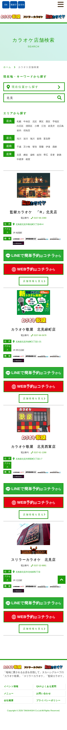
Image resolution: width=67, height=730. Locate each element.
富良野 (47, 138)
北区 (34, 121)
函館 (54, 146)
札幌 (19, 121)
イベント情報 (11, 686)
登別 (34, 146)
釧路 (59, 154)
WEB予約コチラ (36, 269)
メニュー (9, 693)
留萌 (39, 138)
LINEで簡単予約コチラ (36, 255)
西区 (48, 121)
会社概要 (9, 700)
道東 (9, 154)
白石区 (20, 126)
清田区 (29, 126)
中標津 (20, 159)
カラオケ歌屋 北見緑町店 (33, 329)
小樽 (37, 126)
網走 (25, 154)
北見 (19, 154)
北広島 (60, 126)
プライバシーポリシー (48, 700)
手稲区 (55, 121)
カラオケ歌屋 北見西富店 (33, 446)
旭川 (32, 138)
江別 (43, 126)
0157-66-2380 (40, 218)
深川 (25, 138)
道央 (9, 120)
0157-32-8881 (40, 565)
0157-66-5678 (40, 335)
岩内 (19, 130)
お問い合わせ (43, 693)
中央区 (26, 121)
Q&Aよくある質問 (46, 686)
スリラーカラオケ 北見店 (33, 560)
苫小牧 (26, 146)
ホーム (7, 67)
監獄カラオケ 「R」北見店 (33, 212)
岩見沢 (51, 126)
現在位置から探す (25, 86)
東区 (41, 121)
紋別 (39, 154)
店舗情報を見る (33, 281)
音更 (52, 154)
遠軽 (32, 154)
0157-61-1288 (40, 452)
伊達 (48, 146)
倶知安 (26, 130)
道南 (9, 145)
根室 (28, 159)
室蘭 (41, 146)
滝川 (19, 138)
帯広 (46, 154)
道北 (9, 137)
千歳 (19, 146)
